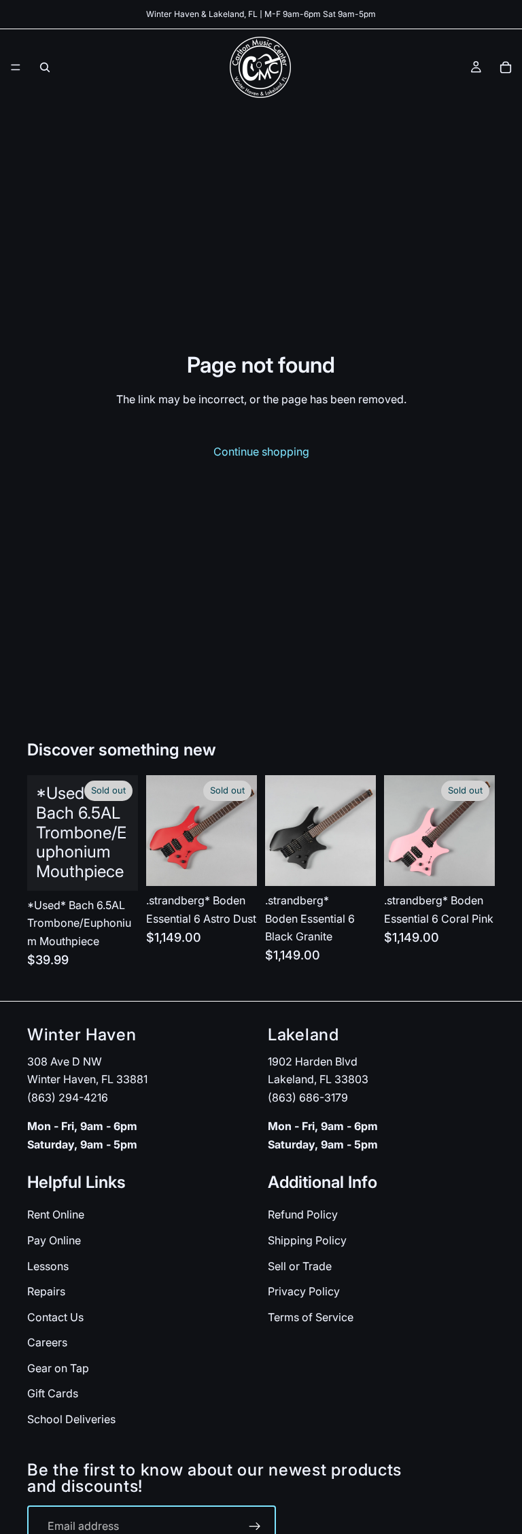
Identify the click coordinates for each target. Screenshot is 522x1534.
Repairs (46, 1291)
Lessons (48, 1266)
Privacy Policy (304, 1291)
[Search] (45, 67)
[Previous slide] (161, 831)
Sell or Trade (300, 1266)
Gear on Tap (58, 1368)
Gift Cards (52, 1394)
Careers (47, 1342)
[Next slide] (242, 831)
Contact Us (55, 1317)
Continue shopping (261, 451)
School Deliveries (71, 1419)
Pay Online (54, 1240)
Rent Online (55, 1214)
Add (366, 865)
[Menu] (15, 67)
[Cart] (506, 67)
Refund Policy (303, 1214)
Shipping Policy (307, 1240)
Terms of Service (310, 1317)
